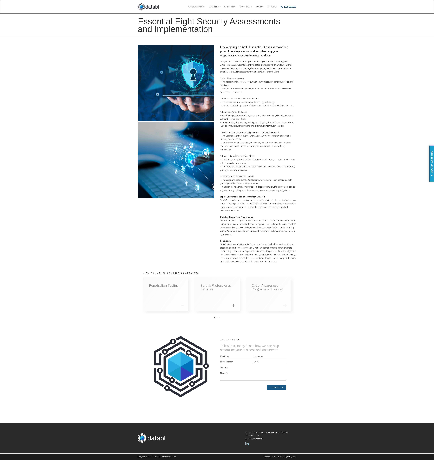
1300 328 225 (253, 435)
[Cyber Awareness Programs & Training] (268, 294)
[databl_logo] (148, 7)
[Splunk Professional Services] (217, 294)
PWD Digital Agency (288, 457)
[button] (215, 317)
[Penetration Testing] (165, 294)
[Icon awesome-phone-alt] (282, 7)
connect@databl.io (255, 439)
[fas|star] (247, 444)
